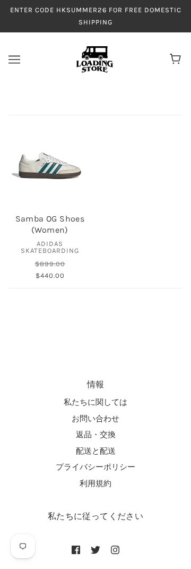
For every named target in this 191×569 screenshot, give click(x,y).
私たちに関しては (95, 402)
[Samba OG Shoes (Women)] (49, 165)
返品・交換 (96, 434)
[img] (75, 549)
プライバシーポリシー (95, 467)
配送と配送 (96, 451)
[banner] (94, 59)
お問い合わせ (95, 418)
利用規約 (95, 483)
